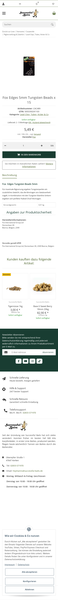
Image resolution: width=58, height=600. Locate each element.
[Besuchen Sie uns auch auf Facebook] (18, 361)
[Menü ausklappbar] (4, 13)
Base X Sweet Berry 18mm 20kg (42, 308)
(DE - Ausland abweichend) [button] (39, 122)
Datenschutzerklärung (12, 340)
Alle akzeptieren (29, 572)
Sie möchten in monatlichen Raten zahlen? (29, 165)
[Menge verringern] (5, 145)
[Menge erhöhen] (42, 145)
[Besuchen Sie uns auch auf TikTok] (39, 361)
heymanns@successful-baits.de (28, 470)
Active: (5, 509)
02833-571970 (29, 412)
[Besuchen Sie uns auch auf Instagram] (32, 361)
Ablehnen (29, 589)
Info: (4, 497)
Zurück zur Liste (8, 31)
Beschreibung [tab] (9, 175)
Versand (37, 134)
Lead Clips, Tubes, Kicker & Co (34, 114)
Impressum (10, 564)
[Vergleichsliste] (36, 4)
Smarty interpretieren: (12, 522)
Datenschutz (23, 564)
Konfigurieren (29, 581)
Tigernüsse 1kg (15, 306)
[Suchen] (53, 24)
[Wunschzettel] (53, 4)
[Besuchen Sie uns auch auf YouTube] (25, 361)
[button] (20, 4)
